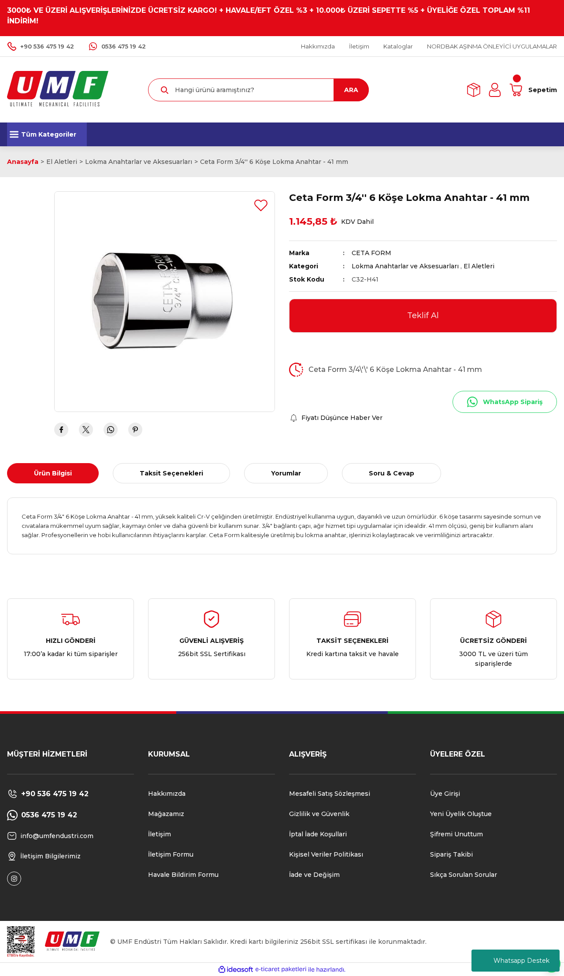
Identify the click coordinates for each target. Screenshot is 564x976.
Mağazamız (166, 814)
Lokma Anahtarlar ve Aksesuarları (405, 266)
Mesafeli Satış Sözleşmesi (329, 794)
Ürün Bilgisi (53, 473)
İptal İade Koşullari (318, 834)
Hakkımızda (167, 794)
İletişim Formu (170, 854)
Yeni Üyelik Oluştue (461, 814)
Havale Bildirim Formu (183, 875)
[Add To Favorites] (261, 205)
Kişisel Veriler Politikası (326, 854)
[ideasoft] (235, 969)
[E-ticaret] (281, 969)
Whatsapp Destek (521, 961)
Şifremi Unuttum (456, 834)
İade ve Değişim (314, 875)
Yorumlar (286, 473)
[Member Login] (495, 90)
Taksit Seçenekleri (171, 473)
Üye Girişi (445, 794)
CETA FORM (371, 253)
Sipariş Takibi (451, 854)
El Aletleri (479, 266)
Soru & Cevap (391, 473)
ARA (351, 90)
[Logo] (57, 89)
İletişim (159, 834)
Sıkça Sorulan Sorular (463, 875)
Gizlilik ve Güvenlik (319, 814)
